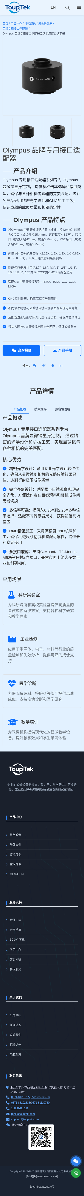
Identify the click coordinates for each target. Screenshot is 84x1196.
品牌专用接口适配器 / (16, 28)
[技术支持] (76, 1173)
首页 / (6, 23)
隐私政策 (15, 1054)
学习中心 (15, 949)
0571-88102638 (20, 1102)
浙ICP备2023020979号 (42, 1187)
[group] (26, 132)
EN (53, 7)
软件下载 (15, 920)
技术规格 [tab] (40, 409)
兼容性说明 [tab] (62, 409)
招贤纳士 (15, 1044)
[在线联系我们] (76, 1161)
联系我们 (15, 1034)
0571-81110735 (20, 1097)
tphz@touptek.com (23, 1113)
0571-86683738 (40, 1097)
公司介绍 (15, 1015)
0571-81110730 (40, 1102)
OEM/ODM (17, 874)
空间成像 (15, 864)
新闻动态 (15, 1025)
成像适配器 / (46, 23)
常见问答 (15, 959)
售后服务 (15, 969)
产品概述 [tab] (20, 409)
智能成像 (15, 854)
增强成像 (15, 844)
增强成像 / (31, 23)
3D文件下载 (17, 939)
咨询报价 (24, 350)
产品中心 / (17, 23)
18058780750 (19, 1108)
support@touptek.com (25, 1119)
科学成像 (15, 834)
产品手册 (65, 350)
